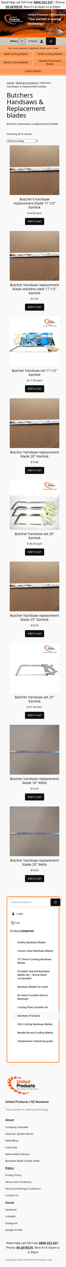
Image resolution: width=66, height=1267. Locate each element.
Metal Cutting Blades (16, 62)
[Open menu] (21, 41)
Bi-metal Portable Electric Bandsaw (32, 997)
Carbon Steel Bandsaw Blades (35, 950)
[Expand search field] (51, 41)
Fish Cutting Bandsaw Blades (34, 1024)
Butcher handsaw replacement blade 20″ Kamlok (34, 454)
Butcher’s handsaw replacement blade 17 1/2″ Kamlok (34, 203)
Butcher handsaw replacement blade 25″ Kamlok (34, 617)
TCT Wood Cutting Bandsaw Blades (34, 961)
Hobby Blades (33, 71)
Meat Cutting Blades (16, 54)
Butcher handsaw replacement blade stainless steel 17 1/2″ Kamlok (34, 289)
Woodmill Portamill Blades (50, 62)
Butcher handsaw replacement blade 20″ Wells (34, 862)
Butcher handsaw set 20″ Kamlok (34, 536)
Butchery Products (27, 82)
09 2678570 (14, 7)
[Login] (41, 41)
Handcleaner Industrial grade (35, 1041)
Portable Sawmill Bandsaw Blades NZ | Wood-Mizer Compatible (33, 975)
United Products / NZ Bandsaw (46, 14)
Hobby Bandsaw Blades (31, 942)
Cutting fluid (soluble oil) (32, 1007)
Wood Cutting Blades (50, 54)
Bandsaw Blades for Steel (32, 986)
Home (10, 82)
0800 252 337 (43, 2)
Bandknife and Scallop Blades (35, 1032)
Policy (9, 1168)
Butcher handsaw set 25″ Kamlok (34, 699)
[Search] (55, 902)
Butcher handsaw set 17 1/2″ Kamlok (34, 372)
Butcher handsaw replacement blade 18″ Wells (34, 781)
